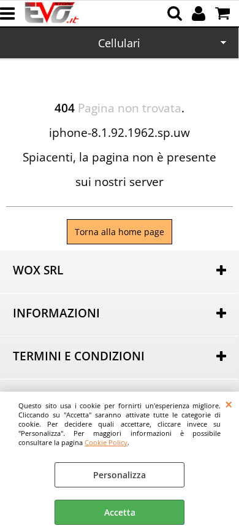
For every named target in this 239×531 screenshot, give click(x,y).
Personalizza (119, 475)
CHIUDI (229, 404)
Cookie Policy (106, 442)
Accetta (119, 512)
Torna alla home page (119, 232)
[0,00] (224, 13)
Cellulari (119, 43)
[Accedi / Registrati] (200, 13)
